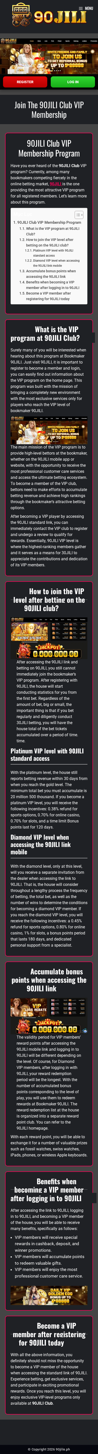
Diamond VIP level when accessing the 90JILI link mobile (56, 263)
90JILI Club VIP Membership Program (49, 222)
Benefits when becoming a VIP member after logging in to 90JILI (52, 285)
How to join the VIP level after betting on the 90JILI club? (49, 242)
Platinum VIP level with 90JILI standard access (53, 253)
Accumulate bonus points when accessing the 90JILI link (51, 274)
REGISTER (25, 82)
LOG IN (73, 82)
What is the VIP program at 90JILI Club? (52, 231)
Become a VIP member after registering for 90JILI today (48, 296)
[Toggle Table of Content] (76, 215)
